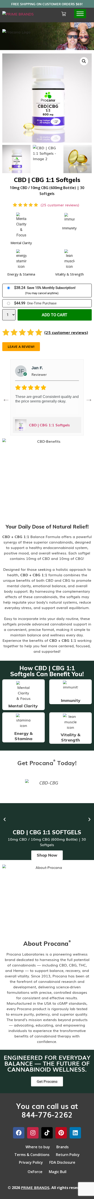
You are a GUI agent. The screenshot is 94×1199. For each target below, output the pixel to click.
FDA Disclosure (62, 1162)
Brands (62, 1146)
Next (87, 397)
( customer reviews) (60, 204)
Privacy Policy (31, 1162)
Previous (4, 397)
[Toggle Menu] (80, 14)
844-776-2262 (47, 1114)
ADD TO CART (54, 314)
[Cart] (63, 14)
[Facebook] (18, 1132)
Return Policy (68, 1154)
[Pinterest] (61, 1132)
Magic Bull (57, 1171)
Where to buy (38, 1146)
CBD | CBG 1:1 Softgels (49, 424)
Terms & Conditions (32, 1154)
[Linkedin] (75, 1132)
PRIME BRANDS (35, 1187)
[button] (84, 61)
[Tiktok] (47, 1132)
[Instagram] (33, 1132)
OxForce (35, 1171)
